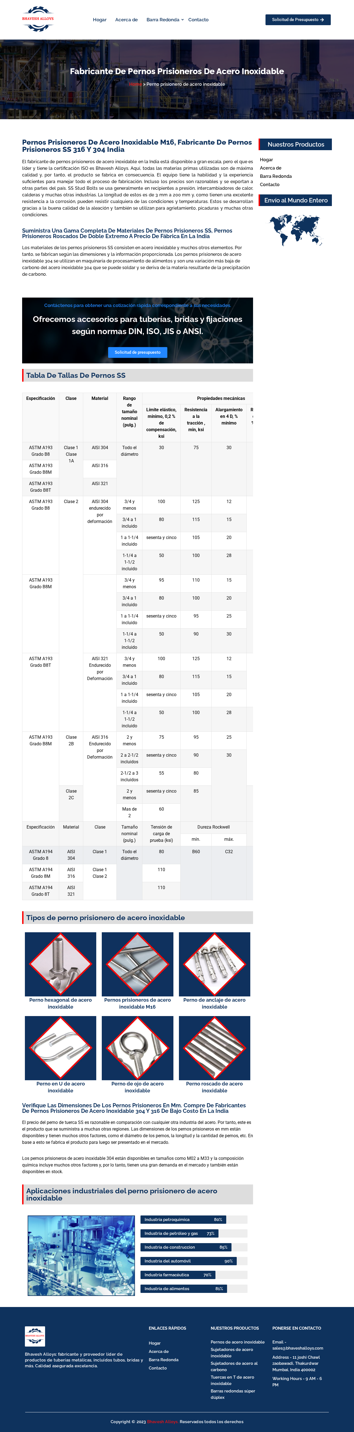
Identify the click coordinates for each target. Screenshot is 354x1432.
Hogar (100, 19)
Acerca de (126, 19)
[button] (33, 1255)
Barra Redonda (163, 19)
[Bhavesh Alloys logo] (38, 19)
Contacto (198, 19)
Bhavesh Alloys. (163, 1421)
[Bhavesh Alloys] (35, 1336)
